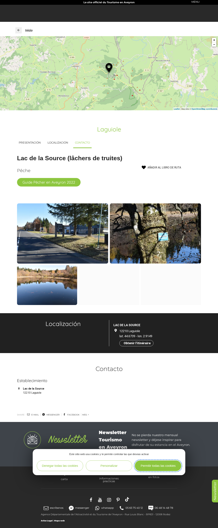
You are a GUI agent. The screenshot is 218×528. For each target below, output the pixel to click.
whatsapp (107, 507)
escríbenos (56, 507)
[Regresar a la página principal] (18, 30)
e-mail (35, 414)
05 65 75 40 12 (134, 507)
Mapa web (59, 520)
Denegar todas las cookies (60, 465)
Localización (58, 142)
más (84, 414)
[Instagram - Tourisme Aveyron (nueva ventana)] (109, 499)
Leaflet (177, 109)
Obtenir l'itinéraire (137, 343)
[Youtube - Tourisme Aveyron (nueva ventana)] (100, 499)
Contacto (82, 142)
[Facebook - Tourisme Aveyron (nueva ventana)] (91, 499)
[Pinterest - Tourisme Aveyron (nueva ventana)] (118, 499)
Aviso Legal (47, 520)
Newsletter (215, 491)
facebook (73, 414)
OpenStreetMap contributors (204, 109)
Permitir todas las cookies (158, 465)
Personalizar (109, 465)
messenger (53, 414)
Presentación (30, 142)
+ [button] (214, 40)
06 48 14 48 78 (164, 507)
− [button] (214, 44)
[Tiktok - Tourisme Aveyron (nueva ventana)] (127, 499)
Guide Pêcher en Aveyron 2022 (48, 182)
